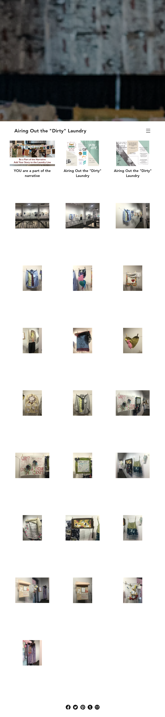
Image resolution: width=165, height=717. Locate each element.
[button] (148, 131)
